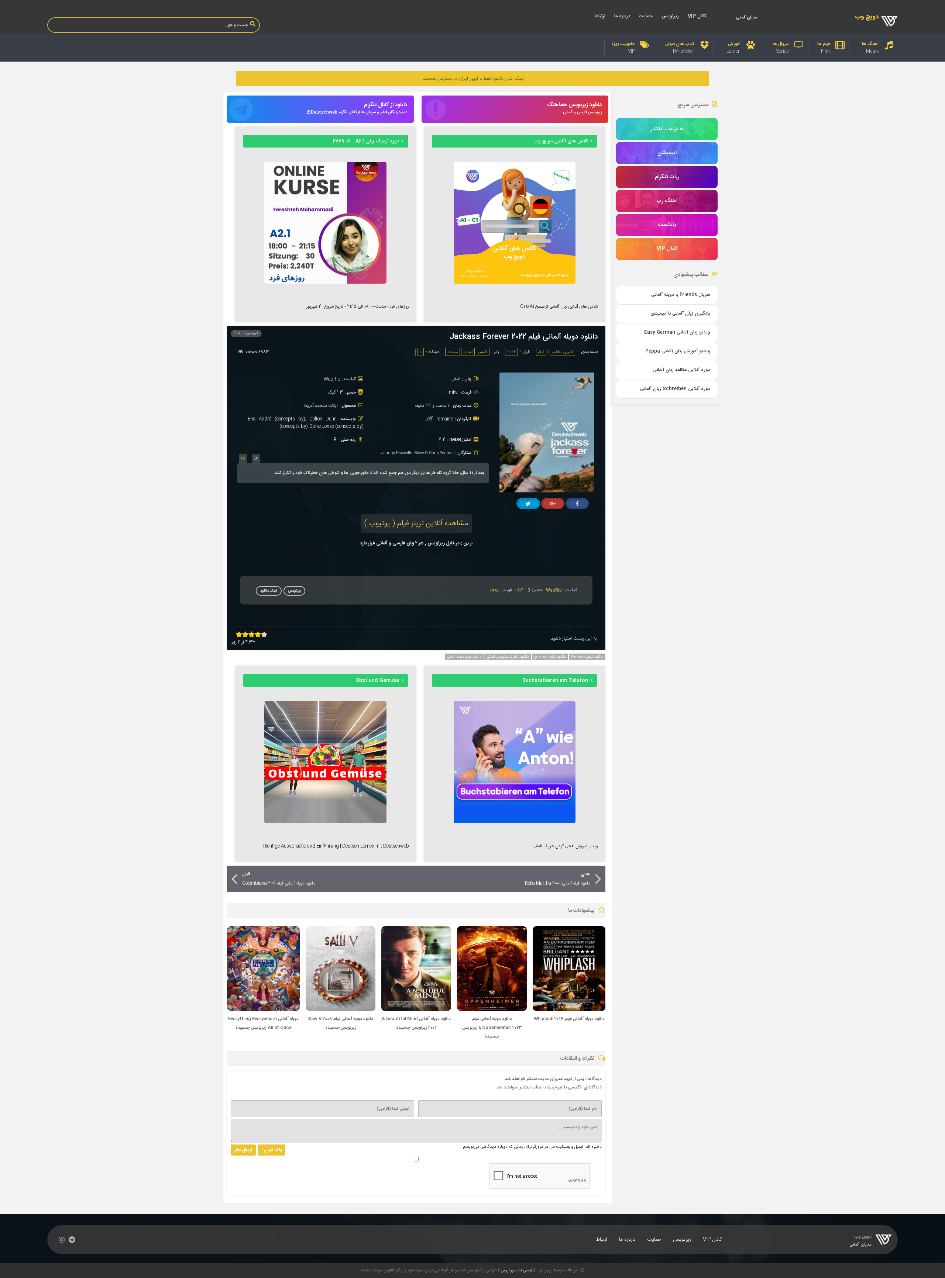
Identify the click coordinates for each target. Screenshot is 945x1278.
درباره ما (622, 16)
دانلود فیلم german (550, 657)
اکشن (482, 352)
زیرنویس (670, 16)
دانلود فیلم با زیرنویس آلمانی (508, 657)
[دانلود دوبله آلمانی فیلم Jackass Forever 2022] (549, 491)
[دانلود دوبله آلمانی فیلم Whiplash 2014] (569, 1010)
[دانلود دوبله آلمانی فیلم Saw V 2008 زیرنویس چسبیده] (340, 1010)
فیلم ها (823, 44)
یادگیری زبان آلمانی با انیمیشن (680, 314)
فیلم (541, 352)
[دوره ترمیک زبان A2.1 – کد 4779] (325, 282)
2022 (511, 352)
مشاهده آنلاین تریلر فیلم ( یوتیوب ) (416, 523)
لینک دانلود (268, 591)
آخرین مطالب (562, 352)
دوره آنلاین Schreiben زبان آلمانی (675, 389)
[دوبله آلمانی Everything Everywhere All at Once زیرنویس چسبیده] (263, 1010)
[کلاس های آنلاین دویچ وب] (514, 282)
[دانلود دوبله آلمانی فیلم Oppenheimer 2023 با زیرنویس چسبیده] (492, 1010)
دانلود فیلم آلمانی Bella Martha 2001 (557, 878)
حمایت (646, 16)
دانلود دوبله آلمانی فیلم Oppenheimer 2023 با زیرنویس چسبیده (492, 1027)
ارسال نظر (243, 1150)
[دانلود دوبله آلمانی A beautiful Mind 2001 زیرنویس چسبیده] (416, 1010)
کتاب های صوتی (679, 44)
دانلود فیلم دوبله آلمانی (464, 657)
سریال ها (781, 44)
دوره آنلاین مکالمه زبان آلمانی (681, 370)
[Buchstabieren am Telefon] (514, 822)
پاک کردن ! (271, 1150)
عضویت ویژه (623, 44)
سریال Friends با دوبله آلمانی (680, 295)
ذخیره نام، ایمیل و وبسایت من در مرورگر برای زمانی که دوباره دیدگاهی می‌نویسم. (532, 1146)
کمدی (467, 352)
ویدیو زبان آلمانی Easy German (677, 332)
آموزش (734, 44)
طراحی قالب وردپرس (517, 1270)
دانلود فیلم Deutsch (587, 657)
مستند (452, 352)
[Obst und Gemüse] (325, 822)
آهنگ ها (870, 44)
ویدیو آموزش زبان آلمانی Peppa (677, 351)
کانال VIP (697, 16)
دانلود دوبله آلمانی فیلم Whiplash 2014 (569, 1018)
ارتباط (600, 16)
